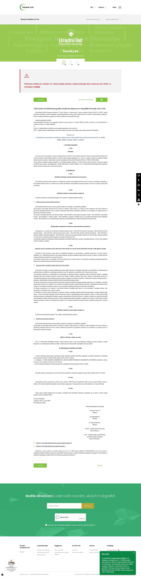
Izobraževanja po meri (43, 552)
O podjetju (110, 550)
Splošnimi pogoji (64, 525)
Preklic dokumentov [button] (112, 19)
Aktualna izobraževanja (43, 550)
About (116, 550)
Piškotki (87, 574)
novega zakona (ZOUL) (118, 558)
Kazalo (41, 100)
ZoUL (62, 84)
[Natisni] (101, 100)
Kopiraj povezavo (86, 100)
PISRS (37, 87)
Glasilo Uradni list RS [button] (93, 19)
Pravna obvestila (79, 574)
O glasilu (22, 552)
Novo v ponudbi (59, 550)
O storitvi (74, 550)
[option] (70, 51)
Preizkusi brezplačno (78, 552)
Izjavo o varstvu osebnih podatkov (83, 525)
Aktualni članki (93, 550)
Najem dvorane (41, 554)
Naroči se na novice (94, 552)
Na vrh (99, 465)
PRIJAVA (88, 506)
